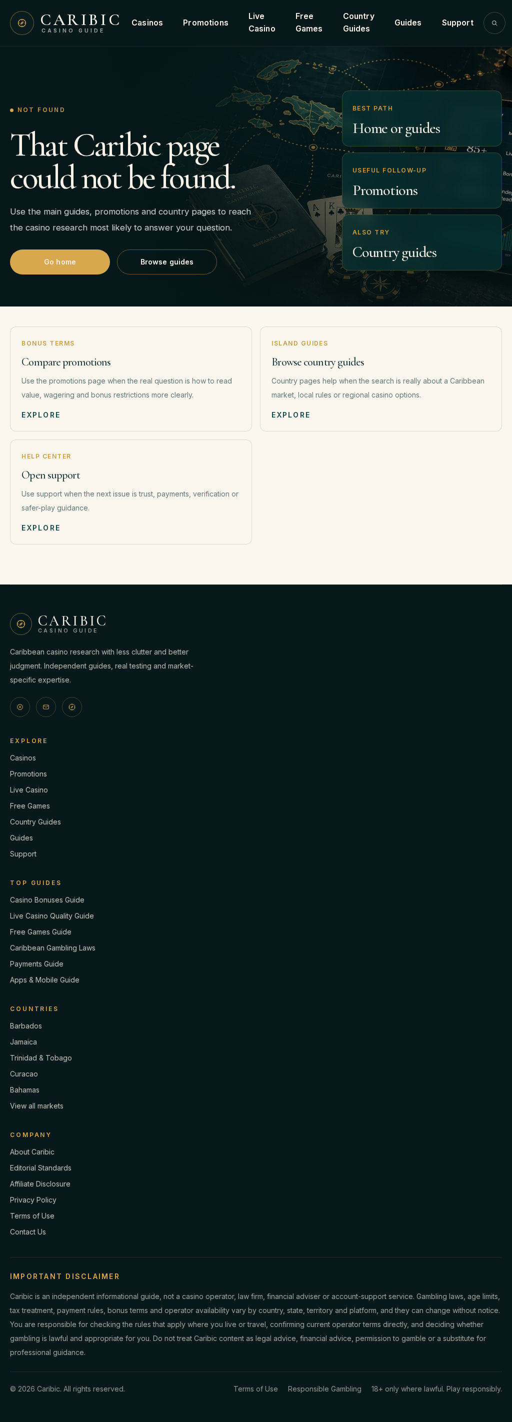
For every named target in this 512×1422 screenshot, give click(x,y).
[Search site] (495, 23)
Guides (408, 23)
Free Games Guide (41, 932)
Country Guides (358, 23)
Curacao (24, 1074)
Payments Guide (37, 964)
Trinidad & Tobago (41, 1058)
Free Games (309, 23)
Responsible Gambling (325, 1388)
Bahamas (25, 1090)
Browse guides (167, 262)
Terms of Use (32, 1216)
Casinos (147, 23)
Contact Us (28, 1232)
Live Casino (262, 23)
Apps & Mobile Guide (45, 980)
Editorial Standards (41, 1168)
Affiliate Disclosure (40, 1184)
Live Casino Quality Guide (52, 916)
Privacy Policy (33, 1200)
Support (458, 23)
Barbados (26, 1026)
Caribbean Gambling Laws (53, 948)
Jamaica (23, 1042)
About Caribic (32, 1152)
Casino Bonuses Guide (47, 900)
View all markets (37, 1106)
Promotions (205, 23)
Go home (60, 262)
